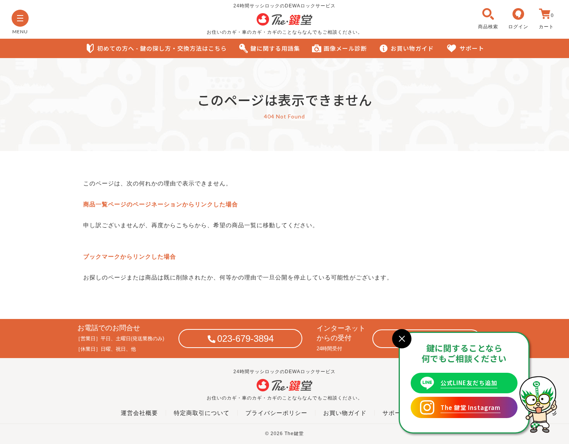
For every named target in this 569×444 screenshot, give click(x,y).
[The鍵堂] (284, 23)
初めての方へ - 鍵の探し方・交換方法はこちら (162, 48)
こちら (185, 225)
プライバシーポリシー (276, 413)
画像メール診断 (345, 48)
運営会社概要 (139, 413)
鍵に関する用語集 (275, 48)
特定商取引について (202, 413)
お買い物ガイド (412, 48)
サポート (471, 48)
